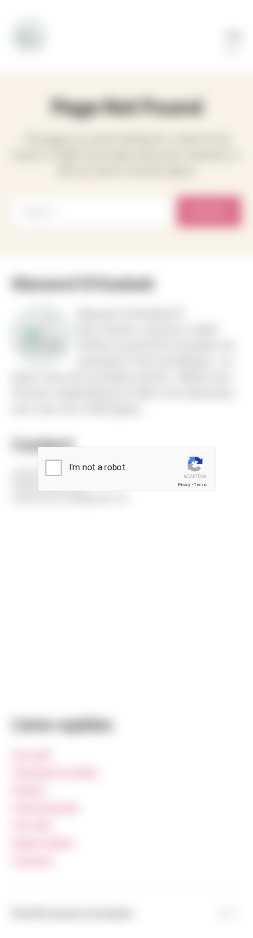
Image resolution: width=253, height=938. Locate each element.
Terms (200, 484)
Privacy (184, 484)
